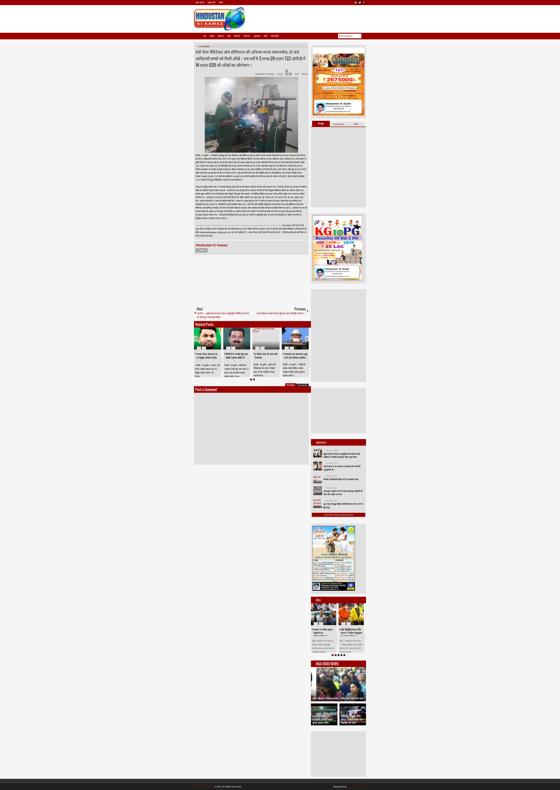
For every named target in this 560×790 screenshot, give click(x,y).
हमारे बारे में (200, 2)
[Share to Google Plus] (217, 341)
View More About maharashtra (338, 515)
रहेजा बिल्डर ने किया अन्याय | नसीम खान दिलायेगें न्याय (337, 698)
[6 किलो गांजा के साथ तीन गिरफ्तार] (266, 338)
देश (204, 36)
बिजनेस (237, 36)
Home (198, 36)
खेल (229, 36)
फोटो (265, 36)
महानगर (221, 36)
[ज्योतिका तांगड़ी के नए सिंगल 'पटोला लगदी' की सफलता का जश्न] (353, 714)
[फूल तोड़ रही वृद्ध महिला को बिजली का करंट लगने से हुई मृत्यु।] (317, 503)
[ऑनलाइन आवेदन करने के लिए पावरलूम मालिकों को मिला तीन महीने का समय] (317, 490)
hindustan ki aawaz (357, 786)
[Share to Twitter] (214, 341)
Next (307, 339)
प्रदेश (212, 36)
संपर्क (221, 2)
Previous (195, 339)
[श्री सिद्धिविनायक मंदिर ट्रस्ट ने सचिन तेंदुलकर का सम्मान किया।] (351, 614)
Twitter (201, 250)
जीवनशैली (275, 36)
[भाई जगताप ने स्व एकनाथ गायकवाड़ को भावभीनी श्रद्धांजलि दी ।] (317, 466)
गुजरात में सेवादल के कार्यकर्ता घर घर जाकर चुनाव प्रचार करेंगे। (322, 719)
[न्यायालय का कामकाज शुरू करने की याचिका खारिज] (295, 338)
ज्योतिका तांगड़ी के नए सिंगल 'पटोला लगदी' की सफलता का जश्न (351, 719)
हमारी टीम (211, 2)
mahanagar (204, 46)
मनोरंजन (246, 36)
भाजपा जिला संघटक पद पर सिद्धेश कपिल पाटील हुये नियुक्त (206, 358)
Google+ (206, 250)
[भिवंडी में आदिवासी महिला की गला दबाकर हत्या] (317, 478)
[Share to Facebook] (210, 341)
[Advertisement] (313, 14)
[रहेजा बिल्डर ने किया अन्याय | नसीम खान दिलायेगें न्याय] (338, 684)
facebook (364, 2)
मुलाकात (257, 36)
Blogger (291, 385)
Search (363, 36)
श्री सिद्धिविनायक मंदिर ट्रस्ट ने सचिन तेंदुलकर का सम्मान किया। (351, 632)
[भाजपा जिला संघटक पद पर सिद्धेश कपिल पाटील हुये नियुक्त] (207, 338)
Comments (338, 124)
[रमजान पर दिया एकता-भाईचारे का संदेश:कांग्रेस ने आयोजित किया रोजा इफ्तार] (323, 614)
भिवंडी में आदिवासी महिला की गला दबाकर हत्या (340, 479)
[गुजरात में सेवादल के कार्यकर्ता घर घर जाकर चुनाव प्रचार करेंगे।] (324, 714)
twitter (360, 2)
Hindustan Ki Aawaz (265, 74)
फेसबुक (321, 123)
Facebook (197, 250)
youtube (356, 2)
